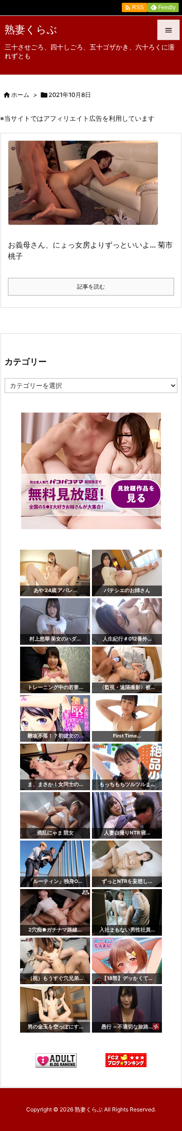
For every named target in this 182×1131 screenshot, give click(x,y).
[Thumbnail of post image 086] (86, 189)
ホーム (20, 94)
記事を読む (91, 286)
